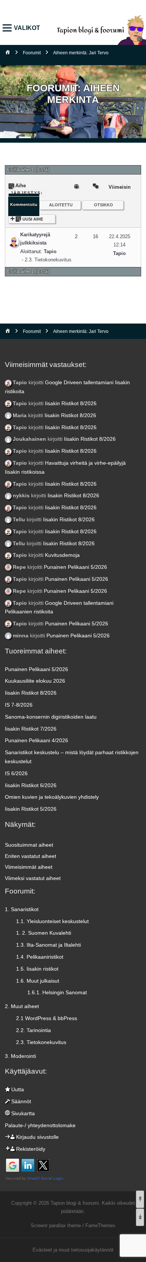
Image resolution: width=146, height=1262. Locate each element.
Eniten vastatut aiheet (30, 856)
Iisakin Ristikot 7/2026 (31, 729)
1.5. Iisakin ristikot (37, 969)
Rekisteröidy (30, 1149)
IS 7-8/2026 (19, 705)
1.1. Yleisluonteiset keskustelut (52, 921)
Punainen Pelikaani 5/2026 (75, 567)
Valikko (8, 28)
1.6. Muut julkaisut (37, 981)
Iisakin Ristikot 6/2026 (31, 785)
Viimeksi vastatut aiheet (33, 878)
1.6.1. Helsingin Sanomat (57, 992)
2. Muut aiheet (22, 1006)
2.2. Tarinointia (33, 1030)
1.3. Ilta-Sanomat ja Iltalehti (48, 945)
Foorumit (32, 52)
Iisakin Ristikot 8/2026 (71, 403)
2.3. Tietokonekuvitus (48, 260)
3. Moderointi (20, 1056)
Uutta (17, 1089)
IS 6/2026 (16, 773)
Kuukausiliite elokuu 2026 (35, 681)
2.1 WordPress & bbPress (46, 1018)
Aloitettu (61, 205)
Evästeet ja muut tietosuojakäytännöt (73, 1250)
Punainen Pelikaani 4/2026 (36, 740)
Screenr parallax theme (56, 1225)
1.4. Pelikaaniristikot (39, 957)
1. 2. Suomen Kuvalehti (43, 933)
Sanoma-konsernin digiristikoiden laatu (51, 717)
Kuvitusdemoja (62, 555)
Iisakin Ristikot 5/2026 (31, 809)
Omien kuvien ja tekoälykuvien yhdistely (52, 797)
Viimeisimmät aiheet (28, 867)
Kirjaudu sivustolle (37, 1137)
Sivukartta (23, 1113)
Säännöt (21, 1101)
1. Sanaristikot (22, 909)
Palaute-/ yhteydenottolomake (40, 1125)
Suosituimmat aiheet (29, 845)
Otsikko (103, 205)
